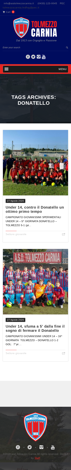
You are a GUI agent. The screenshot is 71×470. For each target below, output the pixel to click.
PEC (62, 3)
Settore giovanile (16, 234)
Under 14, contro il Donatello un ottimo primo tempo (35, 209)
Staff (37, 457)
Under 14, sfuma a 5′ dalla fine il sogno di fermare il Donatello (35, 328)
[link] (28, 57)
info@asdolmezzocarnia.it (19, 3)
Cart (8, 12)
